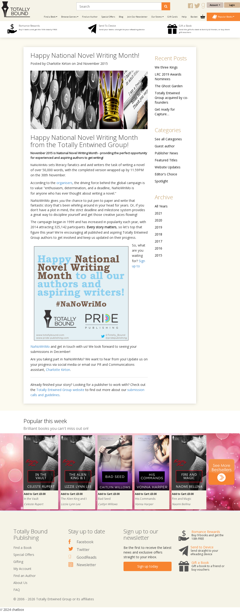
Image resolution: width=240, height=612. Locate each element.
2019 (158, 227)
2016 (158, 248)
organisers (64, 183)
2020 (158, 220)
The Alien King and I (74, 499)
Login (232, 5)
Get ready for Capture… (165, 111)
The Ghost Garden (169, 86)
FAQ (16, 589)
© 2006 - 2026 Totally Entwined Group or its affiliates (53, 599)
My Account (22, 568)
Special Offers (108, 16)
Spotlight (161, 181)
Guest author (165, 146)
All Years (161, 206)
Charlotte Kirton (58, 369)
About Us (20, 582)
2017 (158, 241)
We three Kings (166, 67)
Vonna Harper (144, 504)
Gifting (18, 561)
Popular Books (225, 16)
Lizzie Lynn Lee (70, 504)
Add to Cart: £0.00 (35, 494)
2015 (158, 255)
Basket (194, 16)
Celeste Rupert (33, 504)
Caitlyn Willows (107, 504)
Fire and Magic (181, 499)
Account (214, 5)
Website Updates (167, 167)
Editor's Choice (166, 174)
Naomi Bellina (181, 504)
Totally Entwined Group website (60, 389)
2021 (158, 213)
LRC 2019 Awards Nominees (168, 76)
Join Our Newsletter (137, 16)
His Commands (145, 499)
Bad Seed (104, 499)
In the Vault (31, 499)
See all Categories (168, 139)
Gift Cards (172, 16)
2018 (158, 234)
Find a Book (22, 547)
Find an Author (90, 16)
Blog (121, 16)
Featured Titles (166, 160)
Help (184, 16)
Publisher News (166, 153)
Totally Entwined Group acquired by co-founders (171, 98)
